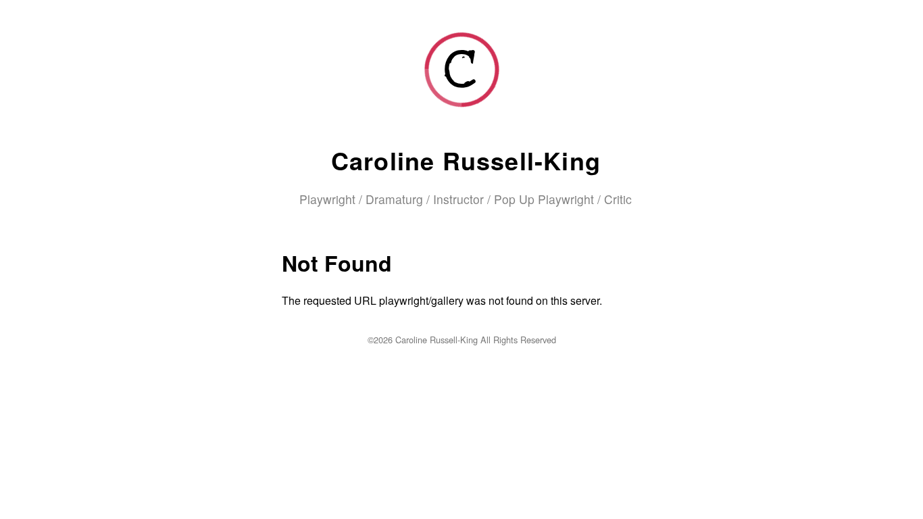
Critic (618, 199)
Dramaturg (394, 199)
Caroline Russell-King (466, 160)
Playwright (327, 199)
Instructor (458, 199)
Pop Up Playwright (544, 199)
